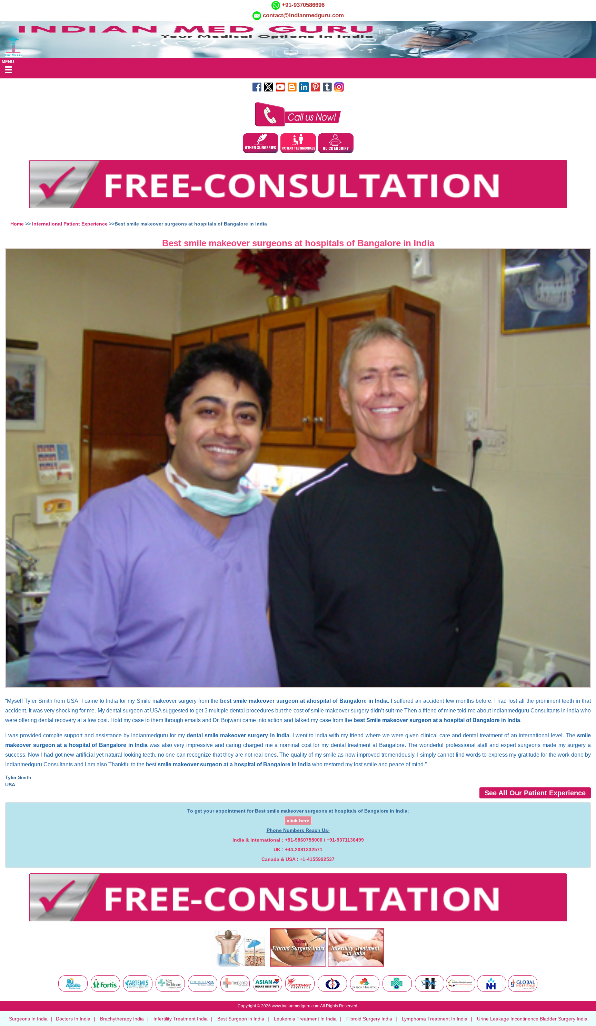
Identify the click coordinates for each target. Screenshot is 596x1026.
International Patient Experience (70, 224)
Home (17, 224)
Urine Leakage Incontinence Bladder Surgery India (532, 1019)
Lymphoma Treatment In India (434, 1019)
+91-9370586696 (302, 5)
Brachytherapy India (122, 1019)
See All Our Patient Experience (535, 793)
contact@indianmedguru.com (303, 15)
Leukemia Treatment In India (305, 1019)
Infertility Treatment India (180, 1019)
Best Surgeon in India (240, 1019)
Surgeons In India (28, 1019)
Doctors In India (73, 1019)
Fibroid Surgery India (369, 1019)
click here (298, 820)
